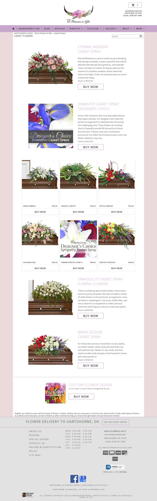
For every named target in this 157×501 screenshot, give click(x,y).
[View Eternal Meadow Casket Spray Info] (52, 67)
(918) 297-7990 (136, 15)
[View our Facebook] (74, 482)
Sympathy (74, 28)
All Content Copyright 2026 (54, 495)
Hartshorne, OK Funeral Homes (65, 485)
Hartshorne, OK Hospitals (94, 485)
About (126, 28)
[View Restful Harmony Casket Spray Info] (116, 174)
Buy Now (90, 87)
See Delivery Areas (115, 422)
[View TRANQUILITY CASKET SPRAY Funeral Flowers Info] (52, 297)
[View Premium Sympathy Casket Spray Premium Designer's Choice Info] (78, 239)
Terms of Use (86, 497)
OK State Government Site (91, 489)
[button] (135, 5)
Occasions (93, 28)
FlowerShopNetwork (80, 495)
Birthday (60, 28)
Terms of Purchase (121, 495)
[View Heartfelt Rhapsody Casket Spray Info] (116, 233)
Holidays (110, 28)
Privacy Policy (101, 495)
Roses (47, 28)
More (139, 28)
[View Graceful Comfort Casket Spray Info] (78, 174)
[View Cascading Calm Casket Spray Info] (40, 232)
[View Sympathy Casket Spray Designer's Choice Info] (52, 125)
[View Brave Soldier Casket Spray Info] (52, 349)
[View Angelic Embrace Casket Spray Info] (40, 174)
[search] (141, 36)
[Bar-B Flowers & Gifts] (78, 14)
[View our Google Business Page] (83, 482)
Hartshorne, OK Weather (65, 489)
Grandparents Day (29, 28)
